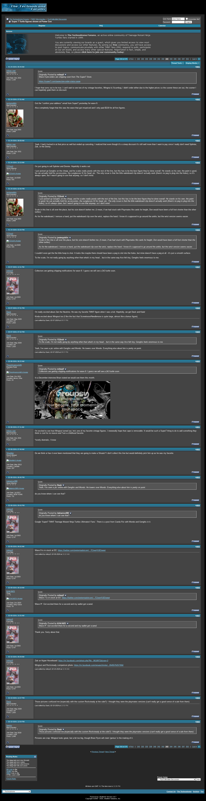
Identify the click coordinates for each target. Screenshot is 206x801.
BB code (9, 769)
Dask (8, 312)
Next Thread (109, 752)
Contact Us (171, 791)
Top (202, 791)
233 (146, 59)
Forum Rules (11, 779)
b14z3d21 (10, 591)
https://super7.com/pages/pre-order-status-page (59, 81)
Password (166, 22)
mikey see (11, 71)
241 (158, 59)
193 (142, 59)
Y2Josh (9, 166)
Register (42, 26)
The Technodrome (184, 791)
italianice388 (11, 481)
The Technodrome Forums (19, 19)
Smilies (9, 771)
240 (154, 59)
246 (179, 59)
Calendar (162, 26)
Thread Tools (176, 63)
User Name (167, 19)
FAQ (101, 26)
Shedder (10, 453)
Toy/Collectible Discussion (57, 19)
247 (183, 59)
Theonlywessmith (14, 365)
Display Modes (191, 63)
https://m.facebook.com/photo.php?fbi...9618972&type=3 (83, 660)
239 (150, 59)
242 (163, 59)
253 (187, 59)
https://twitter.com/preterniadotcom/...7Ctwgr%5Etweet (82, 550)
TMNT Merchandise (38, 19)
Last (194, 59)
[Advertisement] (149, 7)
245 (175, 59)
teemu (9, 725)
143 (138, 59)
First (131, 59)
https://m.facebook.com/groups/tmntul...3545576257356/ (99, 665)
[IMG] (8, 773)
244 (171, 59)
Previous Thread (98, 752)
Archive (196, 791)
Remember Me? (194, 19)
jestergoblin (11, 103)
